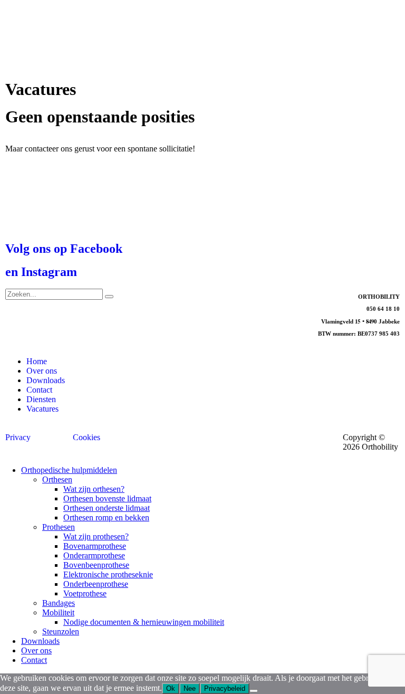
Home (36, 361)
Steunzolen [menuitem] (60, 631)
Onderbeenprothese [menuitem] (95, 583)
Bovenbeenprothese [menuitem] (96, 564)
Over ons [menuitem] (36, 650)
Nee (190, 688)
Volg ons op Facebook (63, 248)
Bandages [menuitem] (58, 602)
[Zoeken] (109, 296)
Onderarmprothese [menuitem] (94, 555)
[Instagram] (182, 302)
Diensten (41, 399)
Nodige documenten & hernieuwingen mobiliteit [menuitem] (143, 621)
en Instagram (41, 272)
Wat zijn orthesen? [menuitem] (93, 488)
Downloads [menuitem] (40, 640)
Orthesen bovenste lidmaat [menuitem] (107, 498)
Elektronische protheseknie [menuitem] (108, 574)
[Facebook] (153, 302)
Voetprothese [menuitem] (85, 593)
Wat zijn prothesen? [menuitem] (96, 536)
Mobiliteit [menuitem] (58, 612)
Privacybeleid (224, 688)
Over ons (41, 370)
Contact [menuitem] (34, 659)
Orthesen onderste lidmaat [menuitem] (106, 507)
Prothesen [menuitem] (58, 526)
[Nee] (253, 690)
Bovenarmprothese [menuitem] (94, 545)
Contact (39, 389)
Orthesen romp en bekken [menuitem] (106, 517)
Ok (170, 688)
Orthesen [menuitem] (57, 479)
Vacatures (42, 408)
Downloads (45, 380)
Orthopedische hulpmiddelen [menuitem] (69, 469)
